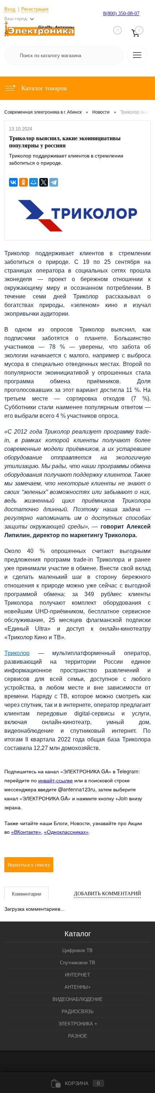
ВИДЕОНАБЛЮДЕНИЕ (78, 999)
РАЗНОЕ (77, 1036)
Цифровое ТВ (77, 950)
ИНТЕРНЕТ (77, 975)
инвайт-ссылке (55, 780)
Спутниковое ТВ (77, 962)
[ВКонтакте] (13, 182)
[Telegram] (53, 182)
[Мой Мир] (33, 182)
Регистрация (34, 9)
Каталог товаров (43, 88)
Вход (9, 9)
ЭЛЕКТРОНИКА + (77, 1023)
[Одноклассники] (23, 182)
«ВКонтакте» (26, 832)
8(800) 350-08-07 (121, 13)
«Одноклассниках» (66, 832)
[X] (43, 182)
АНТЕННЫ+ (78, 987)
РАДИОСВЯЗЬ (78, 1011)
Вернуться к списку (29, 865)
